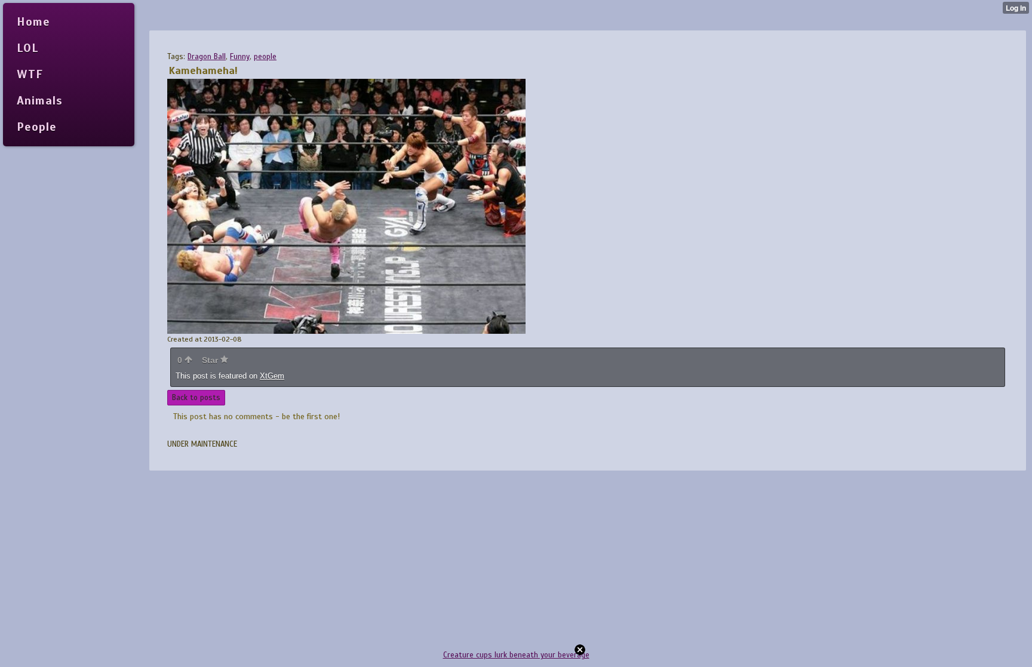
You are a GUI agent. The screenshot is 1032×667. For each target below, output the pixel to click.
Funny (240, 57)
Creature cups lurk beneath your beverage (516, 655)
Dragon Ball (207, 57)
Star (211, 360)
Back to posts (196, 397)
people (265, 57)
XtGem (272, 375)
